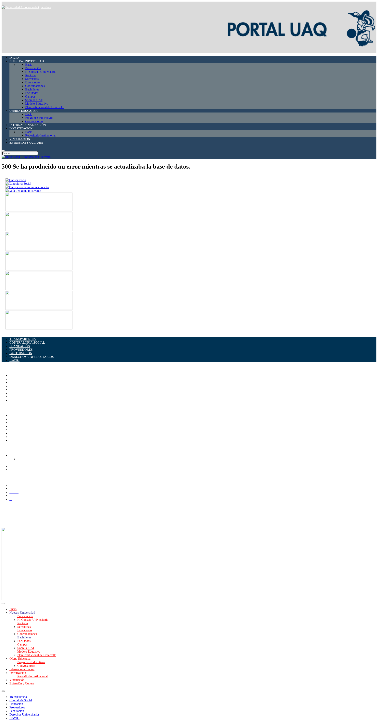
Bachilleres (16, 393)
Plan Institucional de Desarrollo (36, 655)
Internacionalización (21, 669)
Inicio (13, 609)
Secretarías (16, 382)
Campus (14, 400)
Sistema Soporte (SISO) (24, 422)
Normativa (16, 440)
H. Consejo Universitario (32, 619)
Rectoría (14, 379)
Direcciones (16, 386)
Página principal (19, 375)
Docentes (15, 466)
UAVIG (14, 718)
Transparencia (18, 696)
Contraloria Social (20, 433)
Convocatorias (26, 665)
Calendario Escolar (21, 426)
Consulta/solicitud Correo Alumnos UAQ (43, 462)
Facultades (16, 396)
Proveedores (17, 707)
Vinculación (16, 680)
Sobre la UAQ (26, 648)
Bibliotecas (16, 429)
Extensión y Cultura (21, 683)
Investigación (17, 672)
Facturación (16, 711)
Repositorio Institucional (32, 676)
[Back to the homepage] (26, 7)
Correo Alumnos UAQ (31, 459)
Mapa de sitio (17, 436)
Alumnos (15, 455)
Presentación (25, 616)
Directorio (15, 415)
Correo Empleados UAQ (25, 419)
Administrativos (19, 469)
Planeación (16, 703)
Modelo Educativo (28, 651)
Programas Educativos (31, 662)
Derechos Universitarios (24, 714)
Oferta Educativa (20, 658)
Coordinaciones (19, 389)
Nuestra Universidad (22, 612)
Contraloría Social (20, 700)
